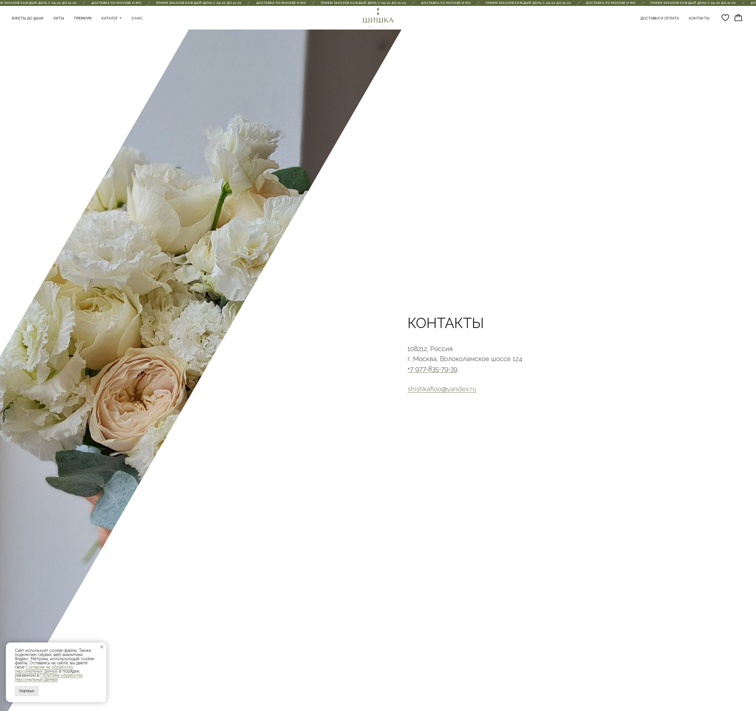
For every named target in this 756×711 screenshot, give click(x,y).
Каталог (110, 18)
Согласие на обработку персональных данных (44, 669)
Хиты (58, 18)
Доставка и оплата (659, 18)
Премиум (83, 18)
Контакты (699, 18)
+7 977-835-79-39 (432, 369)
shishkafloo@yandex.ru (442, 389)
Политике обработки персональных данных (49, 677)
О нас (137, 18)
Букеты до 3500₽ (27, 18)
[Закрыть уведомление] (102, 647)
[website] (725, 17)
